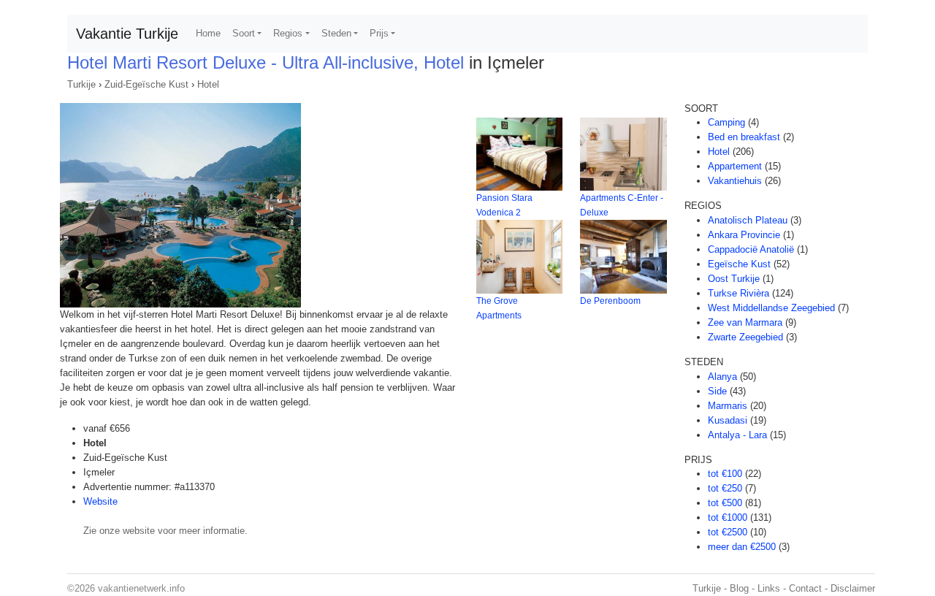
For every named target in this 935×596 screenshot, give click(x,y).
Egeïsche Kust (739, 264)
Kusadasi (727, 420)
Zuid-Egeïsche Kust (146, 84)
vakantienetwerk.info (141, 588)
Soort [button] (243, 33)
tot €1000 (727, 517)
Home (208, 33)
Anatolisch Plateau (747, 220)
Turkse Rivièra (738, 293)
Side (717, 391)
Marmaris (727, 405)
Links (768, 588)
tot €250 (725, 488)
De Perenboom (610, 301)
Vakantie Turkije (127, 34)
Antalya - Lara (737, 434)
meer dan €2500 (742, 546)
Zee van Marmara (745, 322)
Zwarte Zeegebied (745, 337)
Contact (805, 588)
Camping (726, 122)
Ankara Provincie (744, 234)
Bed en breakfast (744, 136)
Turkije (81, 84)
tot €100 (725, 473)
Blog (739, 588)
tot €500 (725, 502)
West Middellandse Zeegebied (771, 307)
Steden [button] (336, 33)
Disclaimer (853, 588)
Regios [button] (287, 33)
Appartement (735, 166)
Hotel (208, 84)
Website (100, 501)
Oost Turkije (734, 278)
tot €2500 (727, 532)
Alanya (722, 376)
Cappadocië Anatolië (751, 249)
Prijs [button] (379, 33)
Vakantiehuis (735, 180)
